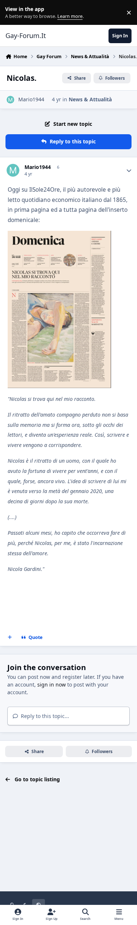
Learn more (14, 12)
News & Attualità (90, 99)
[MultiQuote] (10, 637)
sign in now (51, 684)
